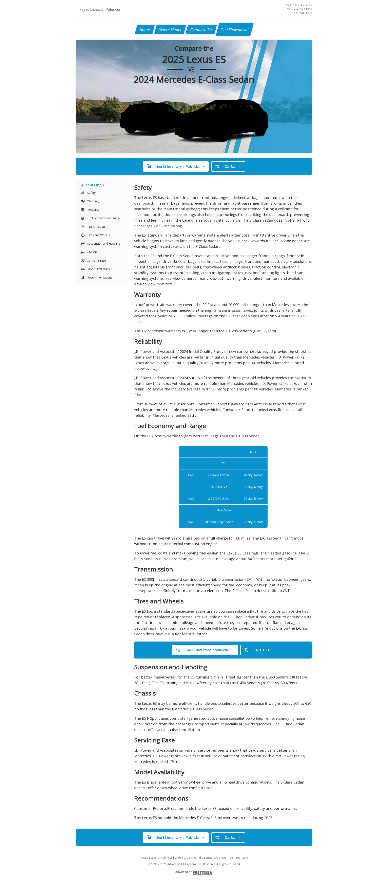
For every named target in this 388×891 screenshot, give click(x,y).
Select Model (170, 29)
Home (145, 29)
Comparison (95, 185)
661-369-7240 (303, 13)
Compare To (201, 29)
